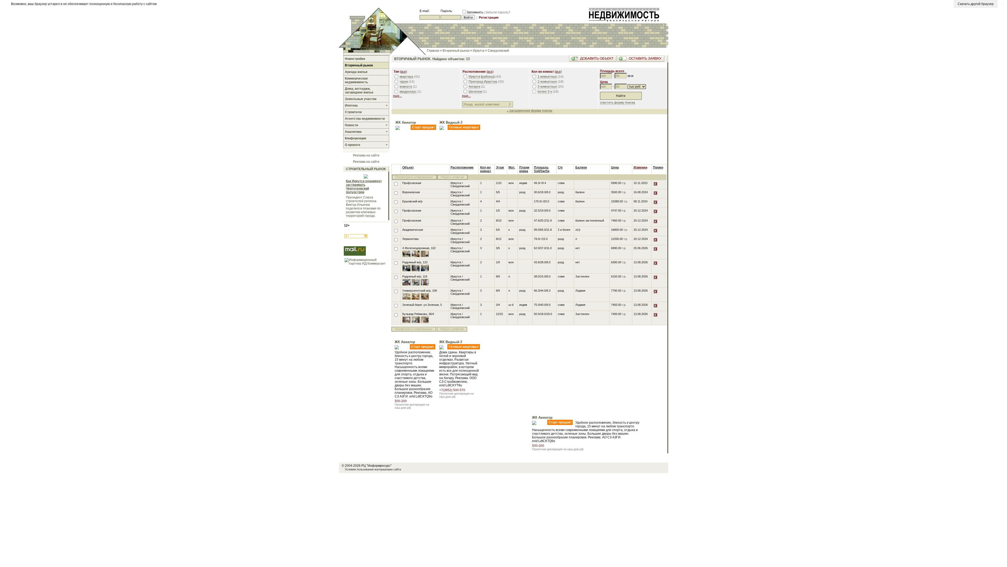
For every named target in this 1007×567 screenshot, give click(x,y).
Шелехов (475, 91)
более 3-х (545, 91)
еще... (397, 96)
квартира (406, 76)
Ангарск (474, 86)
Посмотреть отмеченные (414, 177)
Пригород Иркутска (483, 81)
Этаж (500, 167)
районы (488, 76)
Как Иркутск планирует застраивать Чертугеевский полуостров (364, 186)
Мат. (511, 167)
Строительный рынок (366, 169)
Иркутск (478, 50)
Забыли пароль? (497, 12)
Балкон (581, 167)
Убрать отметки (452, 177)
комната (406, 86)
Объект (408, 167)
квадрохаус (408, 91)
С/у (560, 167)
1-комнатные (547, 76)
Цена (615, 167)
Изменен (640, 167)
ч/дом (404, 81)
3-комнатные (547, 86)
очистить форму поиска (617, 102)
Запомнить (475, 12)
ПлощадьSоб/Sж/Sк (541, 169)
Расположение (462, 167)
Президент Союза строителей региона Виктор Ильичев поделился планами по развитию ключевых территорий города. (363, 207)
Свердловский (498, 50)
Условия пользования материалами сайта (373, 469)
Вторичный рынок (456, 50)
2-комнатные (547, 81)
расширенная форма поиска (531, 111)
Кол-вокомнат (485, 169)
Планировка (524, 169)
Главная (433, 50)
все (403, 72)
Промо (658, 167)
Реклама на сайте (366, 155)
